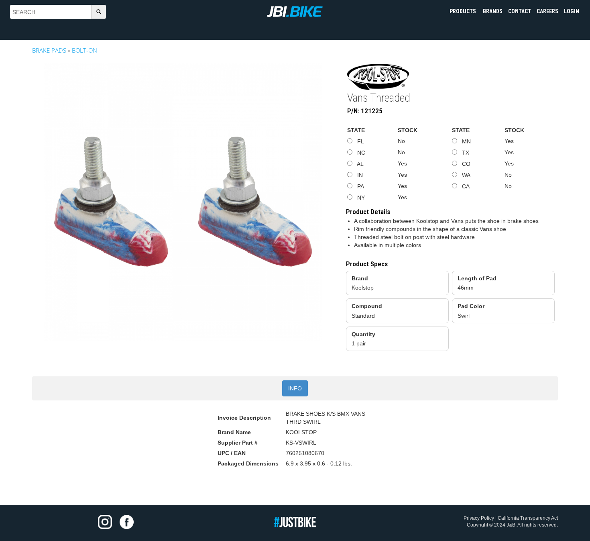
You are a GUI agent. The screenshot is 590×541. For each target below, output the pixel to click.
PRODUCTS (463, 11)
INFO (295, 388)
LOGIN (571, 11)
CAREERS (547, 11)
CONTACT (519, 11)
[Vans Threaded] (183, 202)
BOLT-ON (84, 50)
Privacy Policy (479, 518)
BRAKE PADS (49, 50)
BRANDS (493, 11)
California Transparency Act (528, 518)
